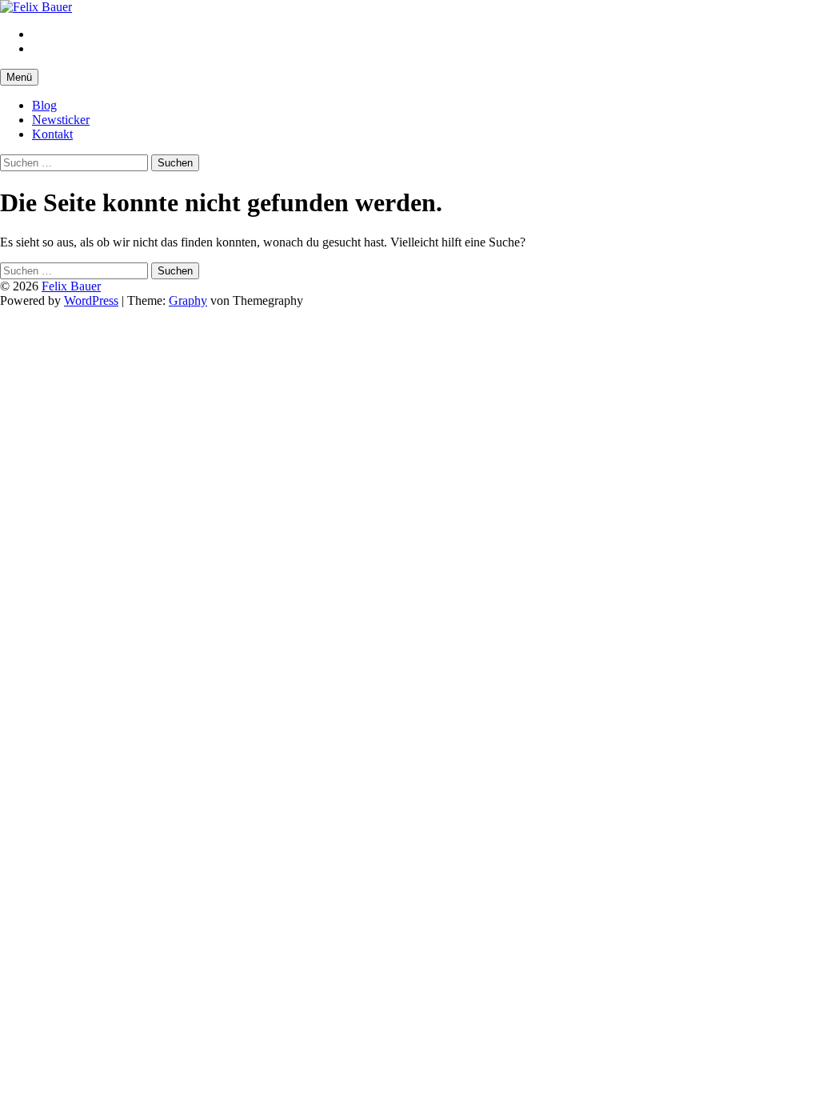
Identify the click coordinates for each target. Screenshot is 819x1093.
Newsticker (61, 119)
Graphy (188, 300)
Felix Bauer (71, 286)
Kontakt (52, 134)
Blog (44, 105)
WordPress (91, 300)
